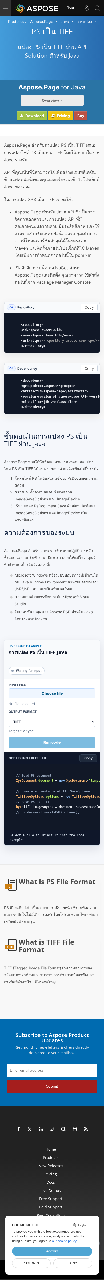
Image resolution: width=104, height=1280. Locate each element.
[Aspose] (37, 8)
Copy (89, 307)
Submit (52, 1086)
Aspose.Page (41, 21)
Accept (52, 1251)
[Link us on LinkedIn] (41, 1129)
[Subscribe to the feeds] (86, 1129)
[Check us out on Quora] (63, 1129)
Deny (73, 1263)
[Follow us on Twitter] (30, 1129)
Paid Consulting (51, 1215)
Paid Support (50, 1206)
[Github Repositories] (74, 1129)
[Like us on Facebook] (18, 1129)
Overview (50, 100)
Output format (23, 712)
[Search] (97, 8)
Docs (50, 1182)
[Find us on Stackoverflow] (52, 1129)
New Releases (50, 1165)
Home (51, 1149)
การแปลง (84, 21)
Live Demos (51, 1190)
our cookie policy (64, 1241)
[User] (86, 8)
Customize (31, 1263)
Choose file (52, 693)
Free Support (50, 1198)
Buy (80, 115)
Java (65, 21)
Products (16, 21)
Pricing (63, 115)
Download (34, 115)
